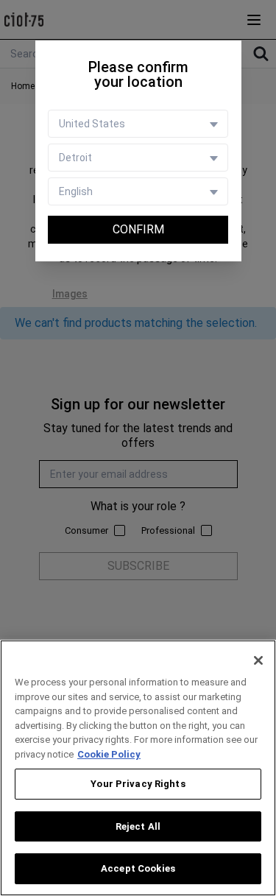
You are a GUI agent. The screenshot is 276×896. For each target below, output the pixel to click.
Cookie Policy (109, 754)
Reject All (138, 826)
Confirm (138, 229)
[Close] (258, 660)
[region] (138, 768)
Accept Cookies (138, 868)
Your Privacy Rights (138, 783)
